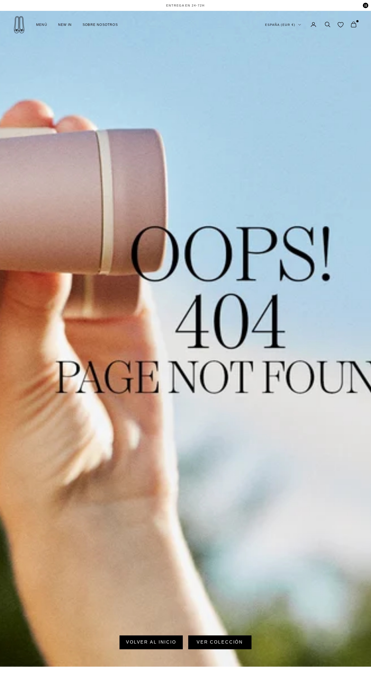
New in (65, 25)
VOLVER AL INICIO (151, 642)
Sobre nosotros (100, 25)
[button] (327, 24)
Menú (41, 25)
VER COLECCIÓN (220, 642)
